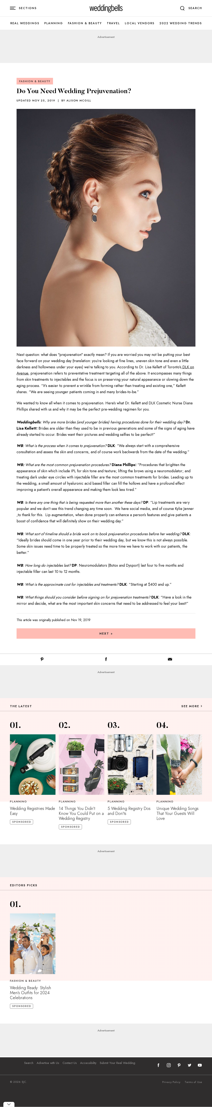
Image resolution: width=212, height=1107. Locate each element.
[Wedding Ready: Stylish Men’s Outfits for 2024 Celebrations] (32, 943)
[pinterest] (179, 1065)
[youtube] (200, 1065)
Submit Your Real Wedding (117, 1063)
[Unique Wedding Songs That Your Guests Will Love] (179, 764)
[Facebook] (106, 660)
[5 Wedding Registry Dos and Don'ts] (130, 764)
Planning (53, 23)
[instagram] (169, 1065)
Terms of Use (193, 1082)
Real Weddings (24, 23)
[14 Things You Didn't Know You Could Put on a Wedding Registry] (81, 764)
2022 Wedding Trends (180, 23)
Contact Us (70, 1063)
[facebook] (158, 1065)
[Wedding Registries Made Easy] (32, 764)
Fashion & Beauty (85, 23)
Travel (113, 23)
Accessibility (88, 1063)
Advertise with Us (48, 1063)
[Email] (170, 660)
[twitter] (189, 1065)
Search (28, 1063)
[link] (106, 8)
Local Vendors (139, 23)
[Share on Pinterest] (42, 660)
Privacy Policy (171, 1082)
